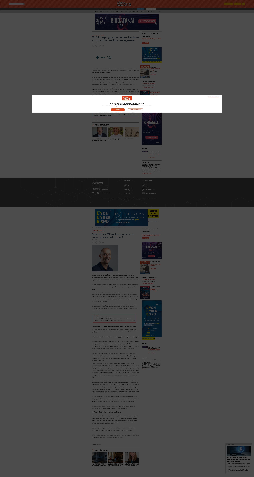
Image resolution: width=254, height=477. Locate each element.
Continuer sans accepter (213, 97)
